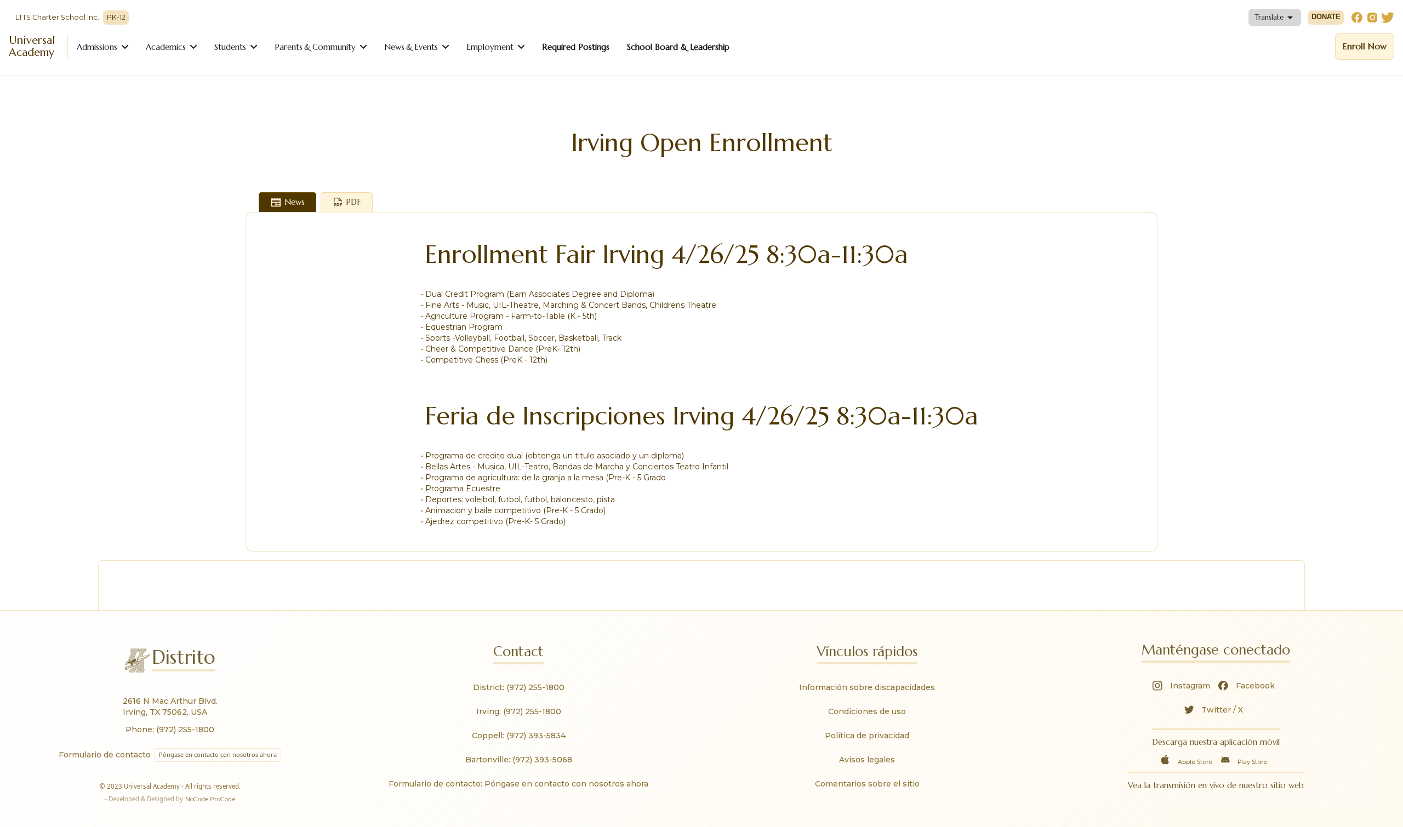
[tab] (287, 202)
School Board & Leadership (678, 47)
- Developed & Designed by (170, 799)
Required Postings (575, 47)
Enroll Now (1365, 46)
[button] (1274, 17)
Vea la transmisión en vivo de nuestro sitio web (1216, 785)
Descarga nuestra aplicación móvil (1216, 742)
